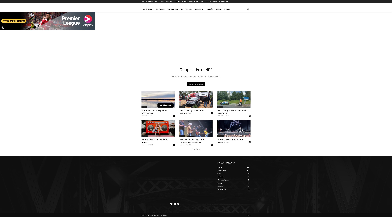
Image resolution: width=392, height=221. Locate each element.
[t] (47, 29)
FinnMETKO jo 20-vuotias (191, 110)
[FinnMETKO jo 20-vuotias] (196, 99)
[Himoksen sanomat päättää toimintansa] (158, 99)
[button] (248, 9)
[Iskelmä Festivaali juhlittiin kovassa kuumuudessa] (196, 128)
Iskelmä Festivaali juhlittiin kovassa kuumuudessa (192, 140)
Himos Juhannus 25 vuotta (230, 139)
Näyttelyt (182, 107)
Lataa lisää (195, 149)
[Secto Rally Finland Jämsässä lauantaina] (234, 99)
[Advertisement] (196, 46)
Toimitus (144, 115)
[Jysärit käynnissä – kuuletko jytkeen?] (158, 128)
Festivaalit (144, 136)
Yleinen (144, 107)
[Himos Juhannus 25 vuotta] (234, 128)
